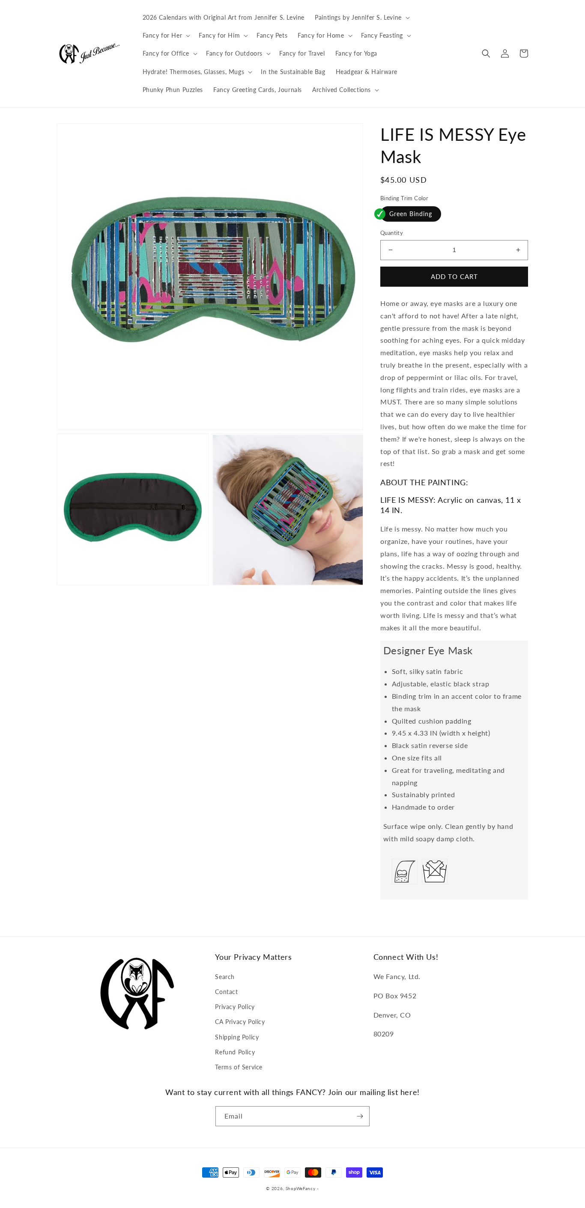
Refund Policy (235, 1052)
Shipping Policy (237, 1037)
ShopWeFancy (301, 1188)
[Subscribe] (359, 1116)
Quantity (391, 232)
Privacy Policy (234, 1006)
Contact (226, 991)
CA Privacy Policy (240, 1021)
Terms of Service (239, 1067)
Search (225, 976)
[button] (361, 18)
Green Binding (410, 213)
